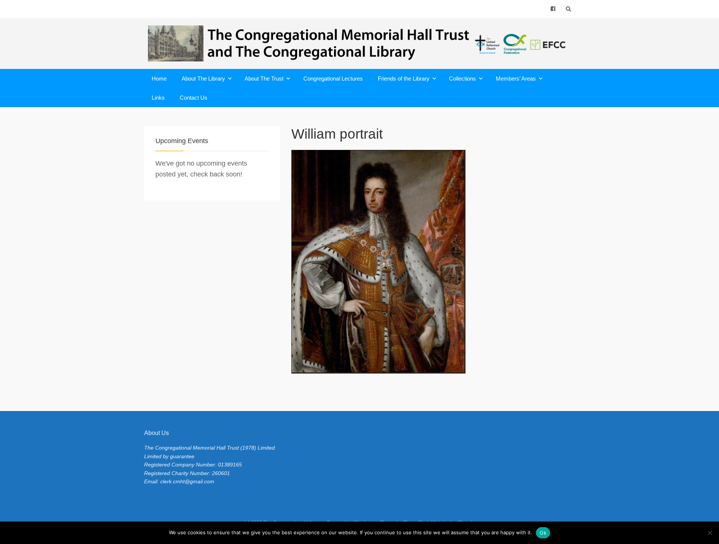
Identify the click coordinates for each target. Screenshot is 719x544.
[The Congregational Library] (359, 43)
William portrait (337, 134)
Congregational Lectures (333, 78)
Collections (462, 78)
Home (159, 78)
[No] (709, 533)
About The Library (203, 78)
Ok (543, 533)
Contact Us (193, 97)
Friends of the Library (404, 78)
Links (158, 97)
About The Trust (264, 78)
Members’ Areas (516, 78)
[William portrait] (433, 262)
